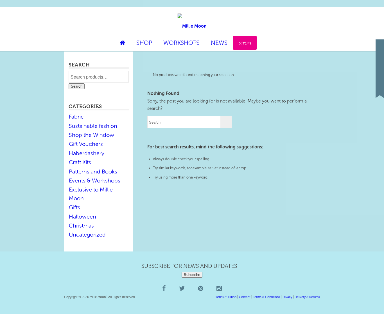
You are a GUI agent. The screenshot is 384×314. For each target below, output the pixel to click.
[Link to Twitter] (380, 68)
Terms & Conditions (266, 297)
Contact (244, 297)
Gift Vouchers (86, 144)
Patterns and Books (93, 171)
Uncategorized (87, 234)
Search (76, 86)
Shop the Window (91, 135)
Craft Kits (80, 162)
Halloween (82, 216)
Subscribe (192, 275)
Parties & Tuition (225, 297)
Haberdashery (86, 153)
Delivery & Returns (307, 297)
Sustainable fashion (93, 126)
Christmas (81, 225)
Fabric (76, 116)
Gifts (74, 207)
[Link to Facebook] (380, 60)
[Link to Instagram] (380, 85)
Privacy (287, 297)
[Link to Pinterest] (380, 77)
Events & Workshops (94, 180)
